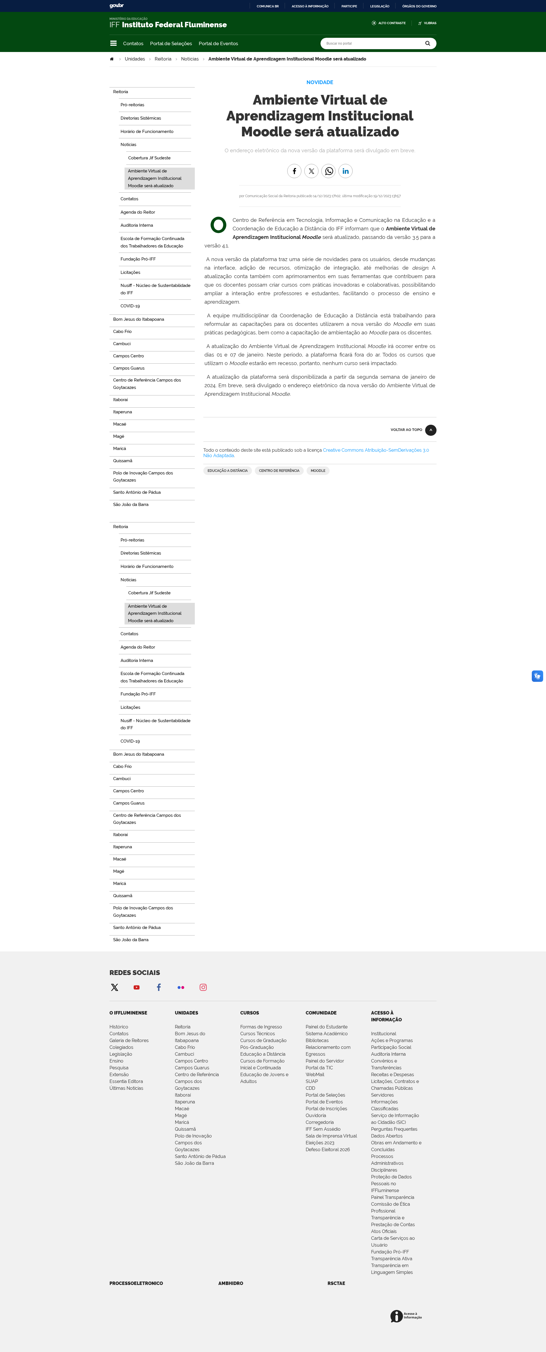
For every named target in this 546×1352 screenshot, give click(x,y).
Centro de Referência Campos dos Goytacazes (197, 1081)
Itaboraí (183, 1095)
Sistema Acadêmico (327, 1033)
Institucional (383, 1033)
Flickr (181, 987)
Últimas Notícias (126, 1088)
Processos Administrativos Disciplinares (387, 1163)
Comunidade (321, 1013)
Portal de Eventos (218, 43)
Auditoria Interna (388, 1054)
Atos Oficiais (384, 1231)
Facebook (159, 987)
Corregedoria (320, 1122)
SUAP (312, 1081)
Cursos (249, 1013)
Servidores (382, 1095)
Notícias (190, 59)
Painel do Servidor (325, 1061)
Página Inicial (112, 59)
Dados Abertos (387, 1136)
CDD (310, 1088)
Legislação (379, 6)
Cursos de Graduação (263, 1040)
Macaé (182, 1108)
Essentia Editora (126, 1081)
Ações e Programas (392, 1040)
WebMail (315, 1074)
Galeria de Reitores (129, 1040)
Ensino (116, 1061)
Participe (349, 6)
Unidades (135, 59)
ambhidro (230, 1283)
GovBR (116, 6)
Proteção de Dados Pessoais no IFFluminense (391, 1183)
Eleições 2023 (320, 1142)
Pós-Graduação (257, 1047)
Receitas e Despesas (392, 1074)
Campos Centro (191, 1061)
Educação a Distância (228, 471)
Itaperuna (185, 1102)
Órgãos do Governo (419, 6)
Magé (181, 1115)
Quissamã (185, 1129)
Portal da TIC (319, 1067)
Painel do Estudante (327, 1027)
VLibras (430, 23)
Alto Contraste (392, 23)
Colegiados (121, 1047)
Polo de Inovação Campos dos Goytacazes (193, 1142)
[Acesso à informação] (407, 1317)
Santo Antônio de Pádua (200, 1156)
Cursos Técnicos (257, 1033)
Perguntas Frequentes (394, 1129)
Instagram (203, 987)
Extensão (119, 1074)
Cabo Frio (185, 1047)
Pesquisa (119, 1067)
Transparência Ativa (391, 1258)
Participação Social (391, 1047)
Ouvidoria (316, 1115)
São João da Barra (194, 1163)
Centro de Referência (279, 471)
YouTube (136, 987)
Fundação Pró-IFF (390, 1252)
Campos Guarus (192, 1067)
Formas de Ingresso (261, 1027)
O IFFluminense (128, 1013)
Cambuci (184, 1054)
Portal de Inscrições (326, 1108)
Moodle (318, 471)
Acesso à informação (310, 6)
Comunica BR (268, 6)
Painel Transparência (392, 1197)
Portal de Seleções (171, 43)
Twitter (114, 987)
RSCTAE (336, 1283)
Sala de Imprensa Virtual (331, 1136)
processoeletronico (136, 1283)
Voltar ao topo (406, 430)
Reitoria (163, 59)
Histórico (118, 1027)
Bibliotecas (317, 1040)
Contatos (133, 43)
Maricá (182, 1122)
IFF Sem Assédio (323, 1129)
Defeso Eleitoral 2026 (328, 1149)
